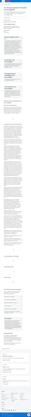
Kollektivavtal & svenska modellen (14, 394)
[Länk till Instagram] (9, 410)
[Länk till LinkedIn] (5, 410)
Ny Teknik (12, 397)
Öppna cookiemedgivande (10, 415)
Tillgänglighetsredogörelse (23, 399)
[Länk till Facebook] (3, 410)
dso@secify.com (12, 344)
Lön (2, 393)
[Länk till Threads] (13, 410)
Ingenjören (21, 396)
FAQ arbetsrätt (13, 400)
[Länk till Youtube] (7, 410)
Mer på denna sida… (7, 17)
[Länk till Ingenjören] (15, 410)
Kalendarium (3, 396)
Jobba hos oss (22, 393)
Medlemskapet (4, 399)
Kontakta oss (3, 404)
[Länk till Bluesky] (11, 410)
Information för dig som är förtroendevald (10, 21)
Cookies (5, 415)
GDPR (2, 415)
